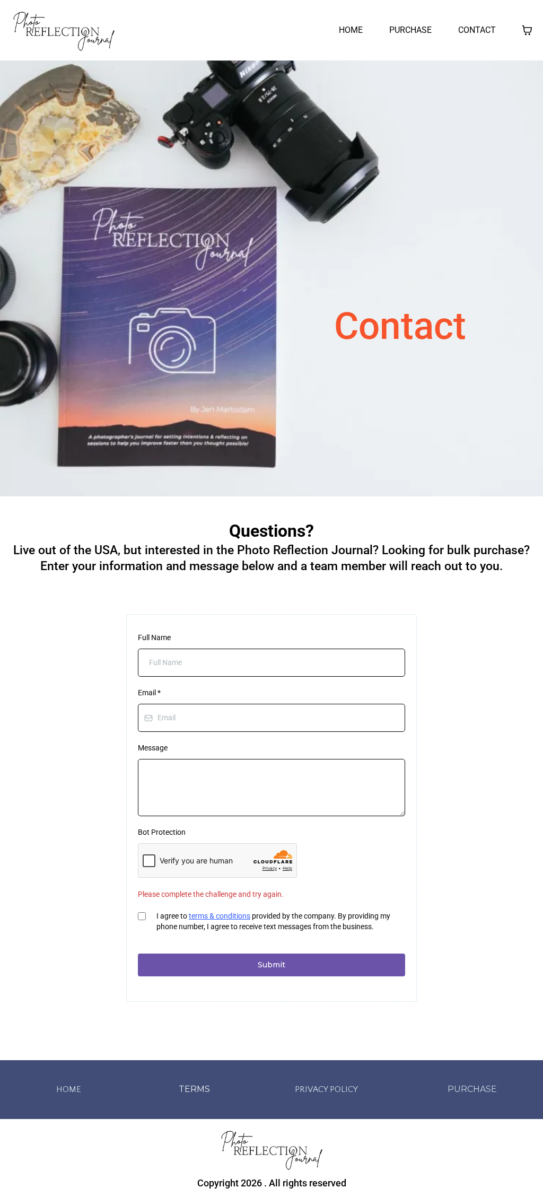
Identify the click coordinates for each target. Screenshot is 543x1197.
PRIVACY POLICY (326, 1089)
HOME (351, 30)
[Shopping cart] (527, 30)
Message (153, 748)
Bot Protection (162, 832)
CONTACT (477, 30)
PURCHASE (410, 30)
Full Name (154, 637)
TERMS (194, 1089)
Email (149, 692)
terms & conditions (219, 916)
